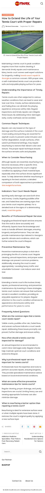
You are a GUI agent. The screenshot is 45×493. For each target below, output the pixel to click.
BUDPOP (6, 465)
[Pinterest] (34, 426)
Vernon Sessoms (12, 26)
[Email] (40, 426)
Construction (7, 15)
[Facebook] (22, 426)
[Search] (41, 3)
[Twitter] (28, 426)
